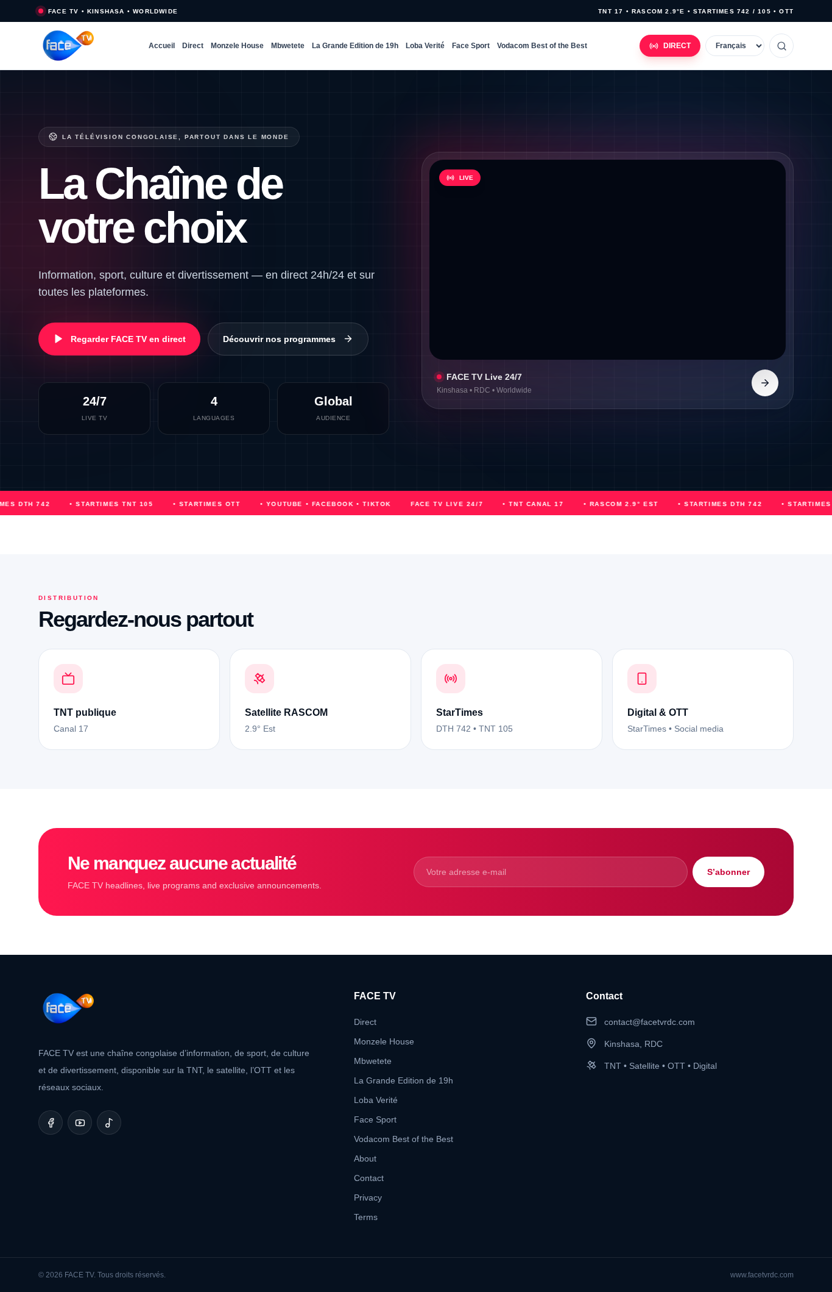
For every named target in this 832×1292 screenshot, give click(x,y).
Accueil (162, 45)
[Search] (781, 46)
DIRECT (677, 45)
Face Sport (471, 45)
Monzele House (237, 45)
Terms (366, 1217)
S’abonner (728, 872)
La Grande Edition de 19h (355, 45)
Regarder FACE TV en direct (128, 339)
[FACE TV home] (67, 45)
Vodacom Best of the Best (542, 45)
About (365, 1158)
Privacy (368, 1197)
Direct (192, 45)
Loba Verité (425, 45)
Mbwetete (288, 45)
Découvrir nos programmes (279, 339)
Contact (369, 1178)
